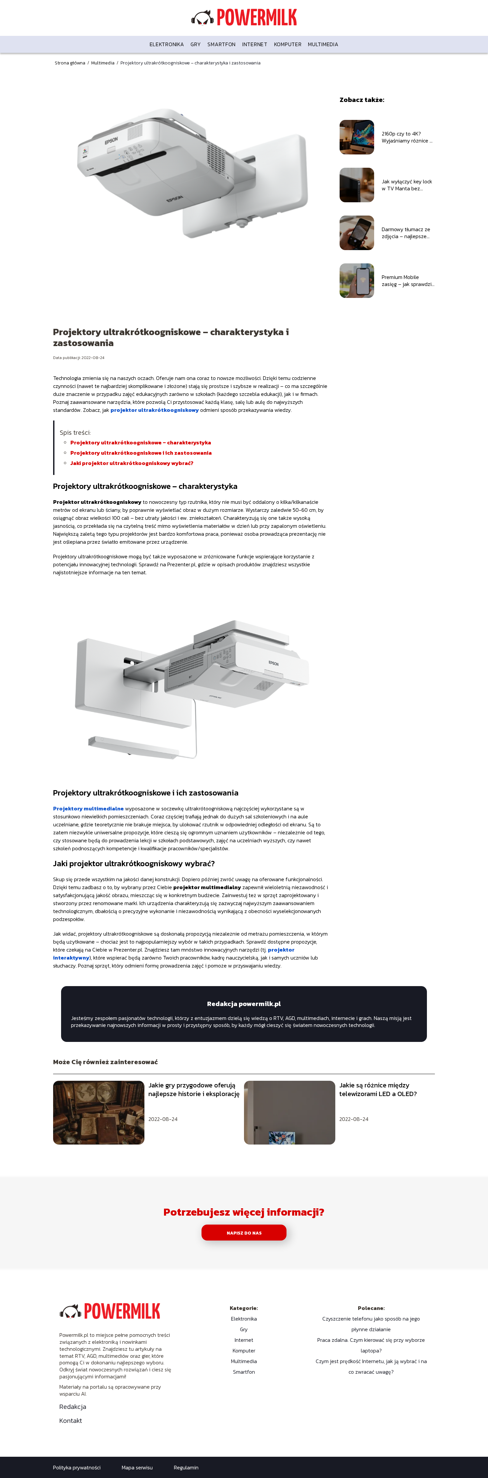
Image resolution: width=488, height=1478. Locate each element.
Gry (196, 44)
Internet (255, 44)
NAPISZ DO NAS (244, 1233)
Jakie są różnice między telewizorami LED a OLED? (378, 1089)
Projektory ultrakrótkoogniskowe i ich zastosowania (141, 453)
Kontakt (70, 1420)
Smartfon (221, 44)
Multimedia (323, 44)
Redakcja (72, 1406)
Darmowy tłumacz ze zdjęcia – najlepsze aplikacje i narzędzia (406, 233)
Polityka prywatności (77, 1467)
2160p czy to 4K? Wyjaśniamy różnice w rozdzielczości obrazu (408, 137)
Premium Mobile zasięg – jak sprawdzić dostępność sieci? (408, 281)
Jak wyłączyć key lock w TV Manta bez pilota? (407, 185)
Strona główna (70, 62)
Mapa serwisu (137, 1467)
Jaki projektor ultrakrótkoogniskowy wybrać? (132, 463)
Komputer (288, 44)
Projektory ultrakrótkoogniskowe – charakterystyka (140, 442)
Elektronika (167, 44)
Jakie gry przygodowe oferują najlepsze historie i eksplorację (194, 1089)
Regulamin (186, 1467)
